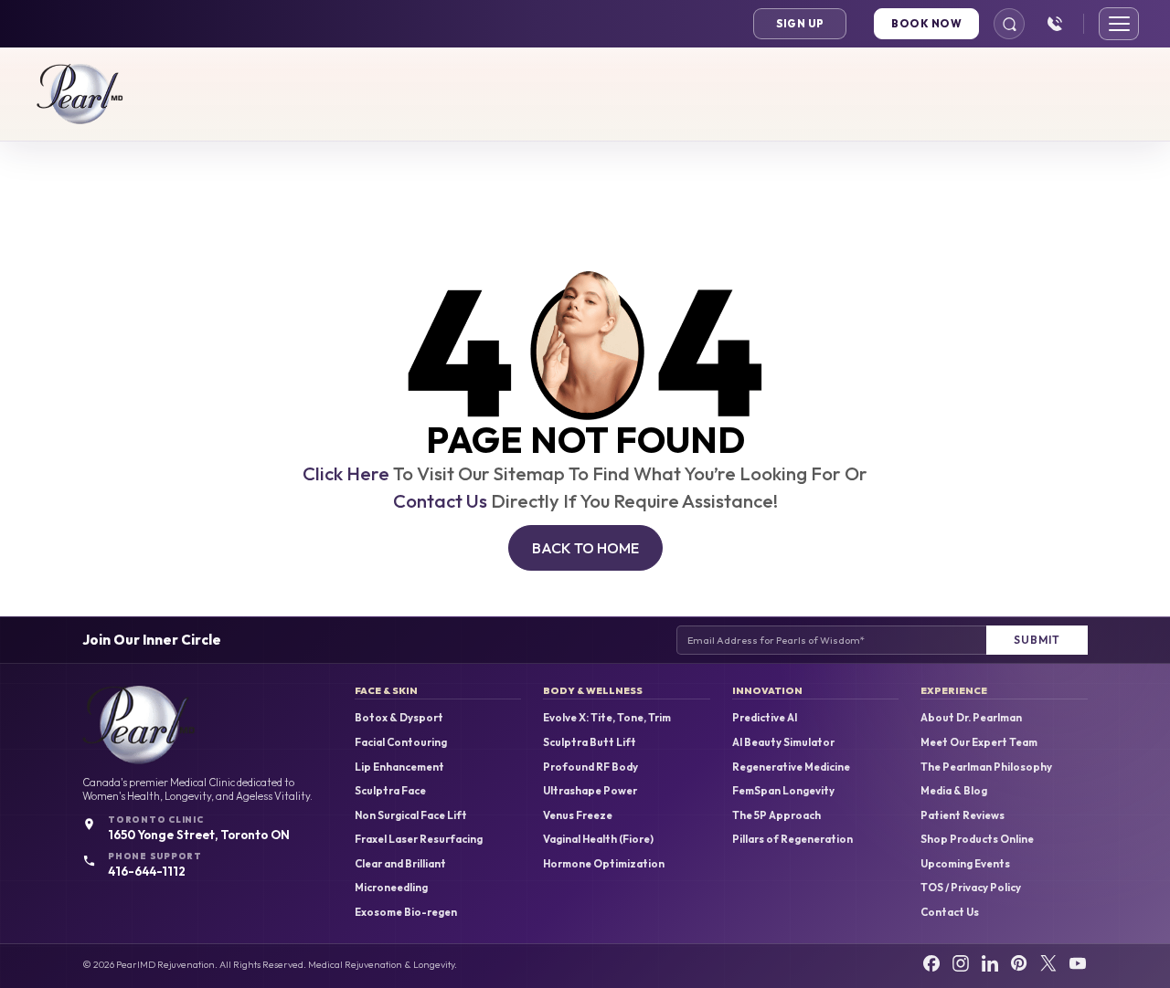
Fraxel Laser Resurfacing (419, 839)
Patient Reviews (962, 815)
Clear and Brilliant (400, 863)
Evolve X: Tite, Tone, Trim (607, 717)
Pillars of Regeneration (792, 839)
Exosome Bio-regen (406, 912)
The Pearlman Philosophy (986, 767)
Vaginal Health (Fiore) (598, 839)
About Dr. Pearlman (971, 717)
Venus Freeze (577, 815)
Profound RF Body (590, 767)
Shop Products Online (977, 839)
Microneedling (391, 887)
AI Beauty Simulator (783, 742)
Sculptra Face (390, 790)
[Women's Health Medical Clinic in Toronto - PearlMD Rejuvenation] (80, 94)
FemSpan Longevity (783, 790)
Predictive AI (764, 717)
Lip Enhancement (399, 767)
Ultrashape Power (590, 790)
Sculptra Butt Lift (589, 742)
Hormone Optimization (604, 863)
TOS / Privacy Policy (970, 887)
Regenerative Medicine (791, 767)
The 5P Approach (776, 815)
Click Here (346, 473)
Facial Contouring (401, 742)
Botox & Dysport (399, 717)
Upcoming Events (965, 863)
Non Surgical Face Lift (411, 815)
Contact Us (440, 500)
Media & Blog (953, 790)
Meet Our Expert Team (978, 742)
